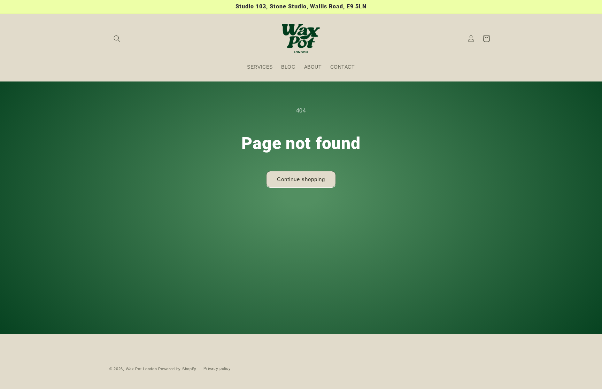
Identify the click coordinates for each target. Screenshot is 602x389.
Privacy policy (217, 368)
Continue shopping (301, 179)
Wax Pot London (141, 369)
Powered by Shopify (177, 369)
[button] (117, 38)
